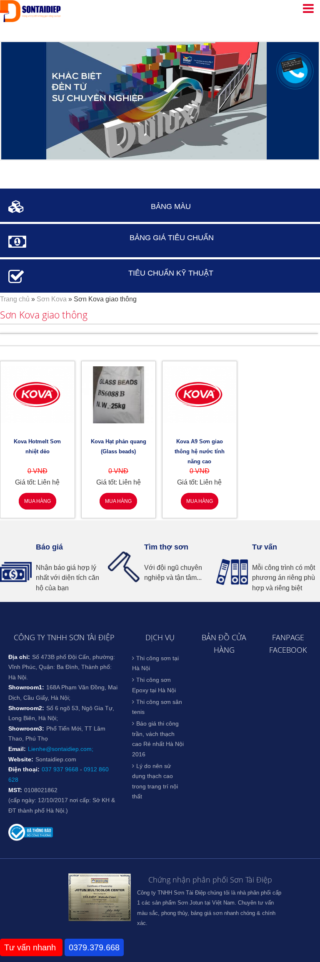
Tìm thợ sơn (166, 547)
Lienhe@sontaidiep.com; (60, 749)
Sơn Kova (52, 299)
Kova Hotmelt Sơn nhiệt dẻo (37, 446)
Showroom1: (26, 687)
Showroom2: (26, 708)
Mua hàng (37, 501)
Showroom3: (26, 728)
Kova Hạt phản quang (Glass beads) (118, 446)
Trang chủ (15, 299)
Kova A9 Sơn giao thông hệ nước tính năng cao (200, 451)
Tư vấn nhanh (31, 947)
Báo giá (49, 547)
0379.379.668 (94, 947)
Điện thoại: (24, 769)
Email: (17, 749)
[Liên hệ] (293, 67)
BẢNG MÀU (171, 206)
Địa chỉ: (19, 657)
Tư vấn (264, 547)
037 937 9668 (60, 769)
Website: (20, 759)
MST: (15, 790)
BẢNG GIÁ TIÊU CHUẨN (172, 238)
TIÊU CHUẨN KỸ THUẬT (170, 273)
